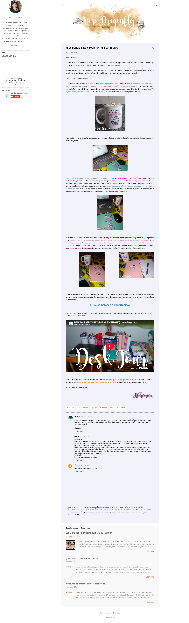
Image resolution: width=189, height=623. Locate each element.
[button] (153, 47)
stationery (103, 408)
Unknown (78, 465)
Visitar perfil (15, 45)
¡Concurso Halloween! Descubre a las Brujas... (86, 584)
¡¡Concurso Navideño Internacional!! (82, 558)
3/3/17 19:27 (85, 417)
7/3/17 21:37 (86, 465)
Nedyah (77, 417)
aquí (139, 92)
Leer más (150, 552)
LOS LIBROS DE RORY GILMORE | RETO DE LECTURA (89, 533)
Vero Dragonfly (15, 18)
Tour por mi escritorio (118, 408)
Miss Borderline (136, 70)
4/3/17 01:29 (86, 436)
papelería (94, 408)
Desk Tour (70, 408)
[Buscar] (157, 6)
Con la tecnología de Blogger (110, 613)
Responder (79, 431)
